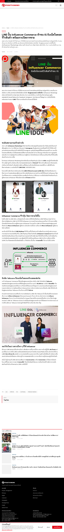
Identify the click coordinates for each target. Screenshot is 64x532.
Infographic (4, 500)
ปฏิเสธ (48, 527)
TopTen (3, 51)
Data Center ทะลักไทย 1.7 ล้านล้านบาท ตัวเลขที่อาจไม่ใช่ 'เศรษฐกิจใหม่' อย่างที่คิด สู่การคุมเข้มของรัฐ (36, 457)
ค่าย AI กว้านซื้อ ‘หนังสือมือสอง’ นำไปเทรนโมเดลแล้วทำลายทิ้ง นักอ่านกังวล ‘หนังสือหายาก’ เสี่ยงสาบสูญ (35, 436)
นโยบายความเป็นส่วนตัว (38, 493)
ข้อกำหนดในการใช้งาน (37, 495)
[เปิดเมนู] (60, 5)
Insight (3, 505)
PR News (4, 493)
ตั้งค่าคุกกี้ (40, 527)
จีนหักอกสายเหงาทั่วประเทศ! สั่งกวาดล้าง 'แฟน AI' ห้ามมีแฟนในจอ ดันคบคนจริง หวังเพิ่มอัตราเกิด (36, 467)
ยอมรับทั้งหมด (57, 527)
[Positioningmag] (10, 5)
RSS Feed (35, 498)
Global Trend (5, 507)
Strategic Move (5, 503)
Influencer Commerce (32, 392)
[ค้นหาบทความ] (56, 5)
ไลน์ (17, 392)
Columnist (4, 498)
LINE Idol (12, 392)
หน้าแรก (3, 28)
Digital (8, 28)
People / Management (7, 490)
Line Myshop (22, 392)
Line (6, 392)
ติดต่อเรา (35, 490)
